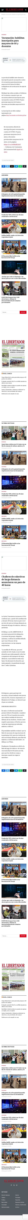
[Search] (25, 10)
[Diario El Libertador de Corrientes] (14, 10)
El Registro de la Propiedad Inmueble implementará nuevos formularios (13, 195)
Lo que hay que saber (8, 160)
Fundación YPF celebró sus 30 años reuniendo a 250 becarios (12, 215)
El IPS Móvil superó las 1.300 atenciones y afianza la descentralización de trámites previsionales (11, 300)
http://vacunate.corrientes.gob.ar (16, 115)
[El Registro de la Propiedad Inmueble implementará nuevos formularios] (14, 185)
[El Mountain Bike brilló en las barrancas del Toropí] (14, 247)
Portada (3, 14)
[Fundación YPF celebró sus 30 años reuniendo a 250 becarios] (14, 206)
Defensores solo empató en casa (10, 393)
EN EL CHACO (7, 373)
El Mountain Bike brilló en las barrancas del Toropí (11, 257)
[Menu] (3, 10)
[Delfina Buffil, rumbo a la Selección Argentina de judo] (14, 226)
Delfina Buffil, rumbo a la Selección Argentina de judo (12, 236)
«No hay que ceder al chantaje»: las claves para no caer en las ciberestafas (14, 277)
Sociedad (4, 34)
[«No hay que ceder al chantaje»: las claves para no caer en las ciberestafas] (14, 268)
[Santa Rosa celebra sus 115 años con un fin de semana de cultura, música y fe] (14, 433)
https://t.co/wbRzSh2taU (12, 144)
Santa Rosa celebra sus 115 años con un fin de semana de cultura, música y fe (14, 445)
